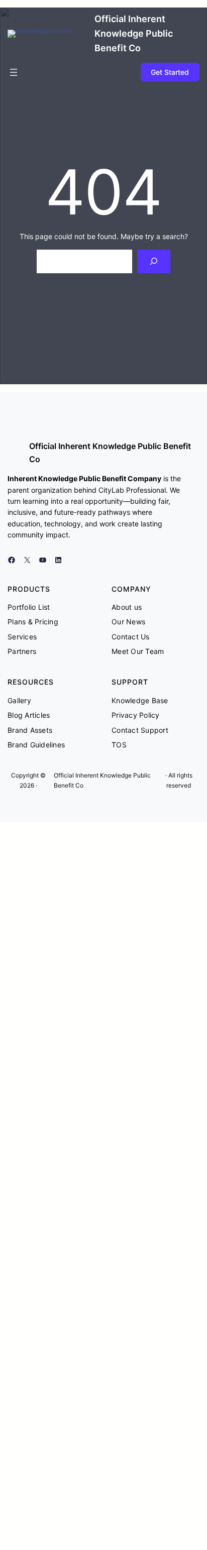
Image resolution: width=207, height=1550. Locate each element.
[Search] (153, 261)
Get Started (170, 72)
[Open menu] (14, 72)
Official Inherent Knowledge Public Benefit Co (133, 33)
